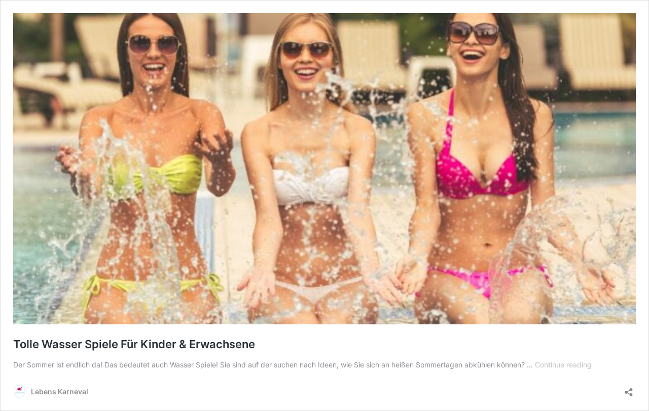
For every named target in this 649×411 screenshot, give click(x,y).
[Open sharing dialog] (629, 389)
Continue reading (563, 364)
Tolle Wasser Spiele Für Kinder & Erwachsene (134, 344)
